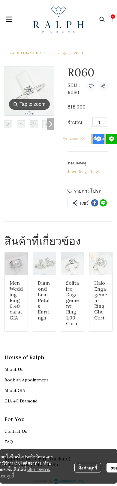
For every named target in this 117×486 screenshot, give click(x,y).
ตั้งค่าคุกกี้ (87, 467)
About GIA (14, 390)
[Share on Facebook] (94, 202)
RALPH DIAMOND (25, 53)
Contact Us (15, 431)
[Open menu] (9, 19)
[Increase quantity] (107, 122)
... (49, 53)
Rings (62, 53)
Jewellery (77, 171)
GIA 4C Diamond (21, 401)
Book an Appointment (26, 380)
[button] (102, 19)
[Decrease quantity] (91, 122)
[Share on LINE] (103, 202)
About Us (13, 369)
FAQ (8, 442)
